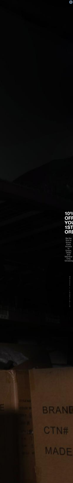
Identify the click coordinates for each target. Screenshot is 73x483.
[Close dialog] (70, 2)
